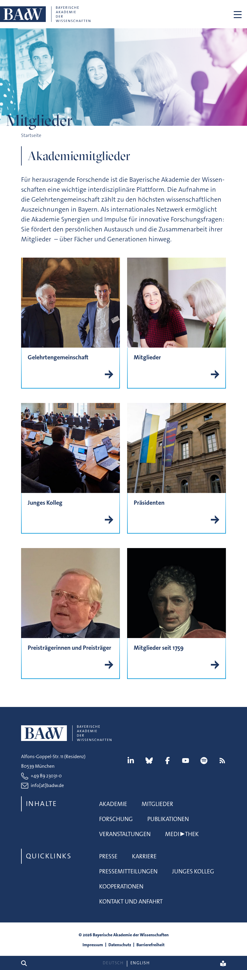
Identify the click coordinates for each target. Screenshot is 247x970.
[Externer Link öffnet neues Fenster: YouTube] (186, 760)
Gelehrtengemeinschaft (58, 357)
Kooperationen (121, 886)
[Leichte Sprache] (223, 963)
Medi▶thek (182, 834)
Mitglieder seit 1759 (159, 648)
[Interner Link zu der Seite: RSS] (222, 760)
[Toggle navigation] (237, 14)
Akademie (113, 804)
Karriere (144, 856)
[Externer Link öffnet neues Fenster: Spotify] (204, 760)
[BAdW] (45, 14)
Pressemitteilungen (128, 871)
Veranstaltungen (125, 834)
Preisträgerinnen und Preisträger (69, 648)
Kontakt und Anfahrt (131, 901)
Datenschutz (119, 944)
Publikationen (168, 819)
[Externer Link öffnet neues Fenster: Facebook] (167, 760)
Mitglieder (147, 357)
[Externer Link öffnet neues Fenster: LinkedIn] (131, 760)
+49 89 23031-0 (46, 776)
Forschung (116, 819)
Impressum (93, 944)
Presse (108, 856)
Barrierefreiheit (150, 944)
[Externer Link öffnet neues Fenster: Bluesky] (149, 760)
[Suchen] (26, 963)
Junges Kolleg (45, 503)
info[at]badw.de (47, 785)
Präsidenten (149, 503)
